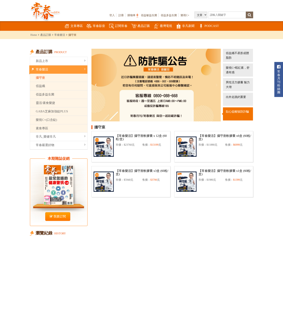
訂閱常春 (121, 26)
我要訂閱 (60, 216)
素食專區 (42, 128)
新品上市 (42, 61)
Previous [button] (96, 85)
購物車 (132, 15)
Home (33, 34)
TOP (272, 295)
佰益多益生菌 (169, 15)
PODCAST (211, 26)
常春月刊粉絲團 (278, 82)
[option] (156, 85)
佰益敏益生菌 (149, 15)
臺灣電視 (166, 26)
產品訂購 (143, 26)
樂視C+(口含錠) (46, 119)
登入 (112, 15)
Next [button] (216, 85)
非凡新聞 (188, 26)
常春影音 (99, 26)
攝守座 (40, 77)
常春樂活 (59, 34)
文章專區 (76, 26)
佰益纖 (40, 86)
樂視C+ (185, 15)
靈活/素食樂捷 (45, 102)
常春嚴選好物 (45, 145)
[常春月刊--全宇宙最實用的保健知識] (45, 11)
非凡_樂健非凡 (46, 136)
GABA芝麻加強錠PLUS (52, 111)
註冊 (121, 15)
